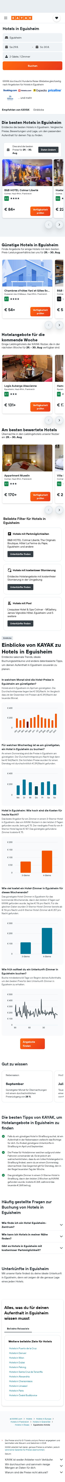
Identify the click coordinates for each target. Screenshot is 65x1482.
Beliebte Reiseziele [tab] (18, 1328)
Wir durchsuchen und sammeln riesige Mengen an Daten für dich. (27, 1466)
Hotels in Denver (17, 1353)
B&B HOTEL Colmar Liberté (21, 190)
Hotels (29, 1418)
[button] (5, 18)
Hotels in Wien (16, 1357)
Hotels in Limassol (18, 1385)
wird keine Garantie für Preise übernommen (24, 1449)
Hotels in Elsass (22, 1424)
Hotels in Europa (43, 1418)
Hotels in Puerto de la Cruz (22, 1348)
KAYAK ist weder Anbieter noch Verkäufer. (29, 1459)
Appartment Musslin (17, 475)
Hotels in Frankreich (20, 1421)
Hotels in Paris (16, 1390)
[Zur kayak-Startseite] (21, 18)
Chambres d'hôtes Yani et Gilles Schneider (27, 290)
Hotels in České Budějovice (23, 1395)
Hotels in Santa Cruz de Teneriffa (25, 1371)
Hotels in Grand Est (41, 1421)
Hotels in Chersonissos (20, 1381)
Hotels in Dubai (17, 1362)
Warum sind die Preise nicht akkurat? (26, 1472)
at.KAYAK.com (16, 1418)
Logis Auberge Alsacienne (20, 385)
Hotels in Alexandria (19, 1376)
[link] (20, 554)
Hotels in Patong (17, 1367)
